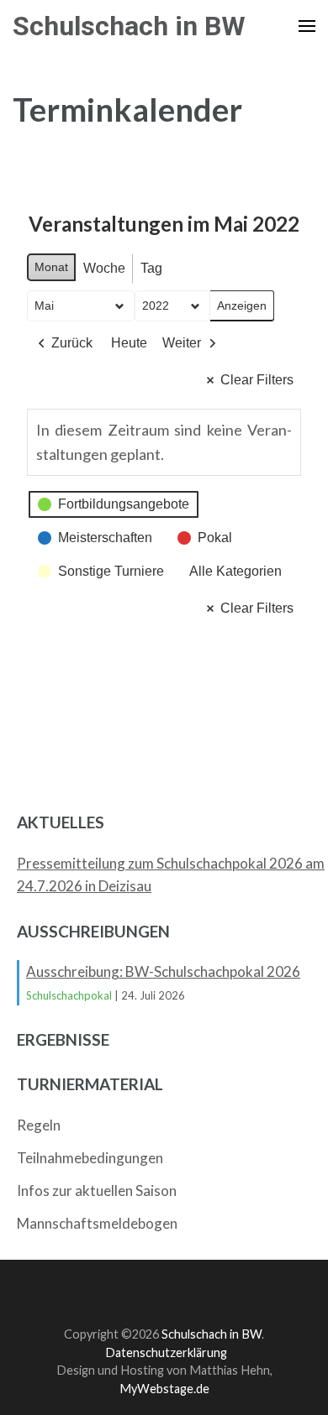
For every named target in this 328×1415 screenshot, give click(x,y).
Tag (151, 268)
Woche (104, 268)
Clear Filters (257, 380)
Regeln (39, 1125)
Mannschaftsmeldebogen (97, 1223)
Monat (51, 267)
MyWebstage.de (164, 1388)
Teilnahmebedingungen (90, 1158)
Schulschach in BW (129, 26)
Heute (129, 343)
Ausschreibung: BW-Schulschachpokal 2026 (163, 971)
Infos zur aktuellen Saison (97, 1190)
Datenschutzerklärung (166, 1352)
